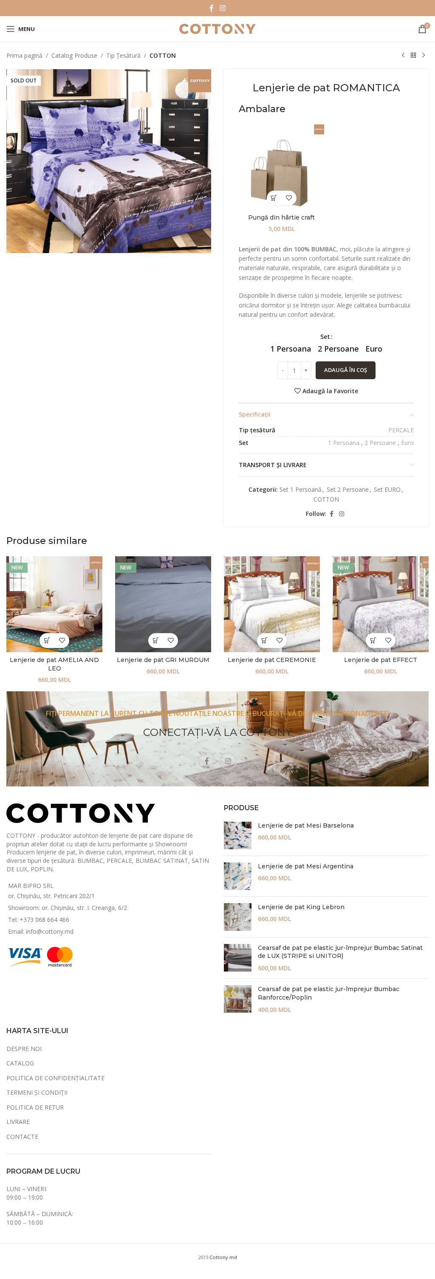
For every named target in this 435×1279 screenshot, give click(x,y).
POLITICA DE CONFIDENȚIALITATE (55, 1078)
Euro (407, 443)
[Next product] (423, 56)
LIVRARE (18, 1122)
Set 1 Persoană (301, 489)
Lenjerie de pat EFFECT (380, 660)
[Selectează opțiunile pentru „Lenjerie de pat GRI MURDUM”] (155, 640)
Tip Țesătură (123, 55)
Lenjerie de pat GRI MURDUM (163, 660)
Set (325, 336)
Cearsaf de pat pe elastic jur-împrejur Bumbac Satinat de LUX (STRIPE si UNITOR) (340, 952)
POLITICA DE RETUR (35, 1107)
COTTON (163, 55)
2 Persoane (380, 443)
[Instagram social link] (222, 8)
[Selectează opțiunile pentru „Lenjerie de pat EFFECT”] (373, 640)
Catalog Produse (74, 55)
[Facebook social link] (211, 8)
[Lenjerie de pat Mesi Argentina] (237, 876)
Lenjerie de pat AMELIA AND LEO (54, 664)
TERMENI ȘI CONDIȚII (37, 1092)
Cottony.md (223, 1257)
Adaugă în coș (345, 370)
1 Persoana (343, 443)
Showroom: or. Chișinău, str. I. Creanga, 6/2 (67, 908)
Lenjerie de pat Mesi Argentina (305, 866)
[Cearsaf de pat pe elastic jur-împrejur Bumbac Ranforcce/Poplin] (237, 999)
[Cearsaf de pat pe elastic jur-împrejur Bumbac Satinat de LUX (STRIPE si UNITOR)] (237, 958)
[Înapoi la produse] (413, 56)
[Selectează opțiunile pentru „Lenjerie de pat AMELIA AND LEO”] (47, 640)
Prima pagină (24, 55)
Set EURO (387, 489)
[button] (274, 198)
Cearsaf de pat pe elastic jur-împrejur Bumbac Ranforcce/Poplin (328, 993)
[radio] (290, 348)
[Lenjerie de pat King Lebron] (237, 917)
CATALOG (20, 1063)
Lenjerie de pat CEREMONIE (272, 660)
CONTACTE (22, 1137)
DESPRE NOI (24, 1049)
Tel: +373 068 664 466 (38, 920)
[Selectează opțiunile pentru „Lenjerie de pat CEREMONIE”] (264, 640)
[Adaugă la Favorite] (289, 198)
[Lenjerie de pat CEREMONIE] (272, 604)
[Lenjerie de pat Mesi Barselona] (237, 835)
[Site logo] (217, 28)
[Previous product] (403, 56)
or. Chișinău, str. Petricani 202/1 (51, 896)
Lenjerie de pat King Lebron (301, 907)
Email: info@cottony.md (40, 931)
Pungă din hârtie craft (281, 217)
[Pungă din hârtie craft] (281, 167)
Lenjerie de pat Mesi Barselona (306, 825)
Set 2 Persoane (348, 489)
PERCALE (401, 430)
